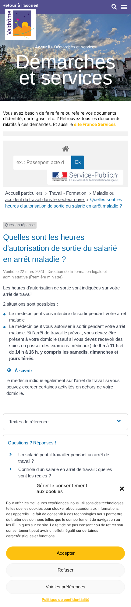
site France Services (95, 124)
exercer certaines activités (48, 386)
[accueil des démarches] (65, 148)
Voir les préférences (65, 586)
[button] (122, 489)
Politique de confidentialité (65, 599)
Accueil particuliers (24, 193)
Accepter (66, 553)
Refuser (65, 569)
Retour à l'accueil (20, 5)
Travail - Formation (68, 193)
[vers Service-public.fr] (85, 177)
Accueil (42, 47)
